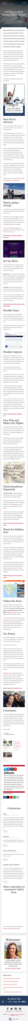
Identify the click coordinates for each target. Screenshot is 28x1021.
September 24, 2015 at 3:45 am (10, 865)
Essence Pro (13, 1014)
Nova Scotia (6, 620)
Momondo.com (16, 228)
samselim (6, 836)
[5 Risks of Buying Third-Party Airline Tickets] (7, 743)
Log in (16, 1015)
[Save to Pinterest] (11, 797)
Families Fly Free (6, 673)
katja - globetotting (9, 850)
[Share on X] (7, 797)
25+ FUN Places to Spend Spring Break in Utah (12, 991)
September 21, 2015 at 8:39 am (10, 815)
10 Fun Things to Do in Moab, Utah (10, 984)
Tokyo (20, 65)
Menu (24, 2)
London (15, 65)
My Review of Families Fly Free (14, 688)
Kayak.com (5, 230)
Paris (12, 65)
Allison (9, 773)
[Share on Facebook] (4, 797)
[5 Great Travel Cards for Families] (7, 754)
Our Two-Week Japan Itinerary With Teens (11, 978)
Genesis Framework (21, 1014)
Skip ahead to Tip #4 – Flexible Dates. (11, 180)
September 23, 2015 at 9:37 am (10, 851)
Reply (5, 831)
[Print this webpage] (17, 797)
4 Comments (17, 20)
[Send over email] (14, 797)
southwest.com (14, 504)
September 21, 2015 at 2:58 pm (10, 837)
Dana (4, 814)
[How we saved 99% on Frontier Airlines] (17, 743)
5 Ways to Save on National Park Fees (10, 981)
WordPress (12, 1015)
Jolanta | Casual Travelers (11, 864)
